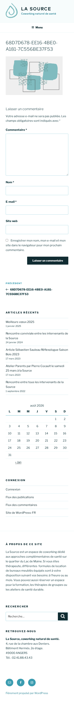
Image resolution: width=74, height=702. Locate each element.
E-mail (11, 201)
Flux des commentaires (21, 505)
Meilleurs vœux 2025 (20, 322)
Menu (39, 27)
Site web (11, 221)
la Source (36, 9)
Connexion (13, 489)
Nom (10, 182)
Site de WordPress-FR (21, 512)
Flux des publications (20, 497)
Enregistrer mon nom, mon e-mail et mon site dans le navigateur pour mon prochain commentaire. (36, 245)
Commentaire (16, 130)
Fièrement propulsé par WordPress (27, 693)
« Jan (18, 462)
